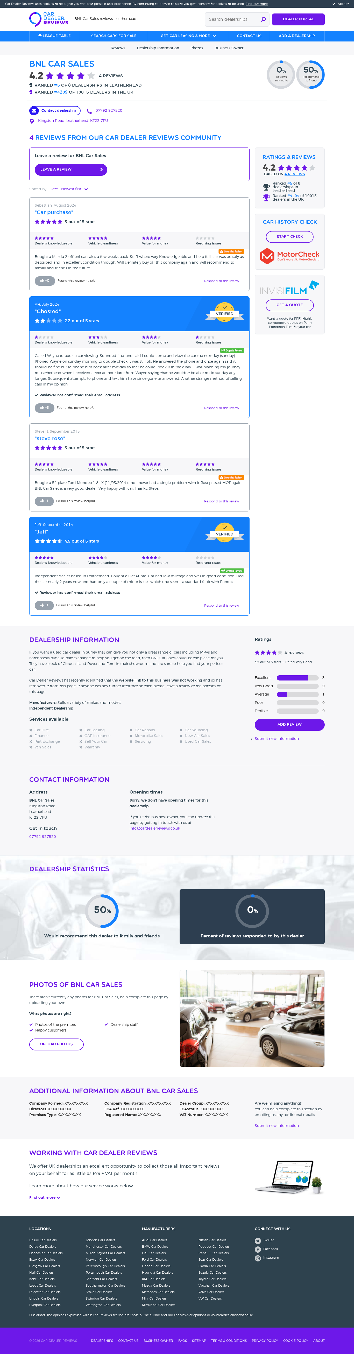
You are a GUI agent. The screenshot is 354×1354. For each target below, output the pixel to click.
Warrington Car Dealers (103, 1305)
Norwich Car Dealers (101, 1259)
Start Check (290, 237)
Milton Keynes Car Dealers (105, 1253)
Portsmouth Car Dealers (104, 1272)
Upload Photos (56, 1044)
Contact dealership (58, 111)
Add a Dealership (297, 36)
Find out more (257, 3)
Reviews (118, 48)
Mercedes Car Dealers (158, 1292)
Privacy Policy (265, 1340)
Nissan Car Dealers (212, 1240)
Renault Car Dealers (214, 1253)
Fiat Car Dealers (154, 1253)
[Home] (51, 19)
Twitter (268, 1240)
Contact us (249, 36)
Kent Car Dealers (41, 1279)
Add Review (290, 725)
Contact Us (128, 1340)
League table (56, 36)
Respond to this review (221, 281)
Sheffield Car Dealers (101, 1279)
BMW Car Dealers (155, 1246)
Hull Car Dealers (41, 1272)
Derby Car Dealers (42, 1246)
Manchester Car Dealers (104, 1246)
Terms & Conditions (229, 1340)
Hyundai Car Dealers (157, 1272)
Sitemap (199, 1340)
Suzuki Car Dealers (212, 1272)
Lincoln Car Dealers (43, 1298)
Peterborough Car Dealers (105, 1266)
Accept (343, 3)
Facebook (270, 1249)
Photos (196, 48)
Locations (40, 1229)
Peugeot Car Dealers (214, 1246)
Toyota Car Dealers (212, 1279)
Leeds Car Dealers (42, 1285)
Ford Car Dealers (154, 1259)
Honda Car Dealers (156, 1266)
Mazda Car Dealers (156, 1285)
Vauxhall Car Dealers (214, 1285)
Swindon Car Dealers (101, 1298)
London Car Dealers (100, 1240)
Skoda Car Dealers (212, 1266)
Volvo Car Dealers (211, 1292)
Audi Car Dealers (154, 1240)
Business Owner (158, 1340)
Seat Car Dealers (211, 1259)
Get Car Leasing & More (185, 36)
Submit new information (277, 739)
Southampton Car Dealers (105, 1285)
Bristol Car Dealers (42, 1240)
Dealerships (102, 1340)
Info (158, 48)
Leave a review (56, 170)
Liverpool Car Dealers (44, 1305)
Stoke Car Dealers (99, 1292)
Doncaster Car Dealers (45, 1253)
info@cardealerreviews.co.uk (155, 828)
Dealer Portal (298, 19)
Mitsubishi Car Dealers (158, 1305)
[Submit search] (263, 19)
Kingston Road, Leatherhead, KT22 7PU (72, 121)
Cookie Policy (295, 1340)
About (319, 1340)
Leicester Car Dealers (44, 1292)
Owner (229, 48)
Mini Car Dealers (154, 1298)
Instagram (270, 1257)
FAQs (182, 1340)
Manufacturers (158, 1229)
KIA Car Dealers (153, 1279)
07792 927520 (108, 111)
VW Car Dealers (210, 1298)
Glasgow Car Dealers (44, 1266)
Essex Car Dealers (42, 1259)
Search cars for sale (114, 36)
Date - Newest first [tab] (65, 189)
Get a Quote (290, 305)
